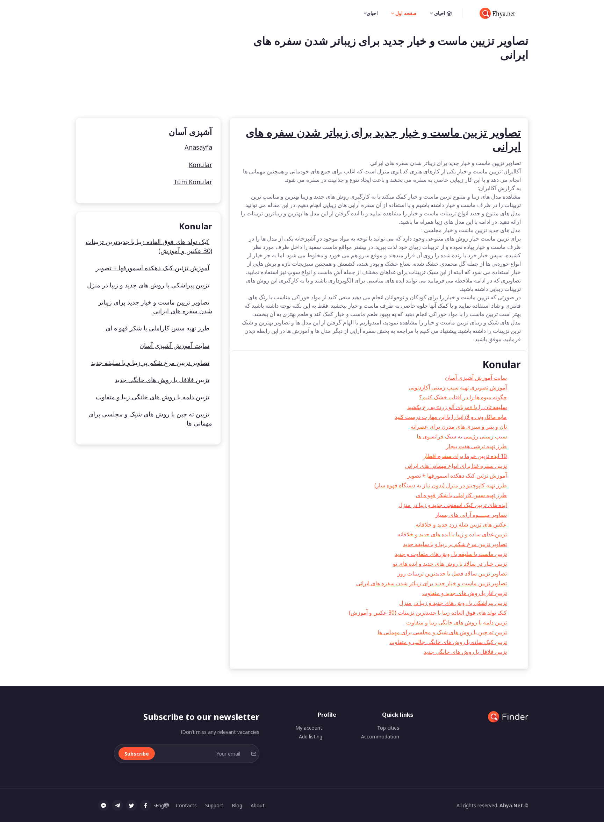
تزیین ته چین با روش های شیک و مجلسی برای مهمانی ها (442, 632)
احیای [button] (440, 13)
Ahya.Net (511, 805)
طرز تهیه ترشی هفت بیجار (476, 446)
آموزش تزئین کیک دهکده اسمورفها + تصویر (457, 475)
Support (214, 805)
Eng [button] (160, 805)
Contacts (186, 805)
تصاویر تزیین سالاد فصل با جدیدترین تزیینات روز (452, 573)
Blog (237, 805)
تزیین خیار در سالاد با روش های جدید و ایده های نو (450, 563)
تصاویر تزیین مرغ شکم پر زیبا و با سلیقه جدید (455, 544)
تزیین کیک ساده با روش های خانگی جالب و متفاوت (448, 642)
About (258, 805)
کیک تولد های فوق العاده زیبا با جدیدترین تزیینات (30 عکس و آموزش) (428, 612)
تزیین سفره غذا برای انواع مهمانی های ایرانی (456, 466)
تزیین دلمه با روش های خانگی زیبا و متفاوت (456, 622)
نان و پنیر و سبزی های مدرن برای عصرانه (459, 426)
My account (308, 727)
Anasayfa (198, 147)
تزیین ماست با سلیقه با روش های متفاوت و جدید (451, 554)
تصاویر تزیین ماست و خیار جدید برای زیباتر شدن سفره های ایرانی (431, 583)
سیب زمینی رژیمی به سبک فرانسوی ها (462, 436)
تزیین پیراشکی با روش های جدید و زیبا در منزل (453, 603)
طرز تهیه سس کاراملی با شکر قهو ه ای (461, 495)
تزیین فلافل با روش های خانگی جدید (465, 652)
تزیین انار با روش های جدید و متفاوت (464, 593)
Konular (200, 164)
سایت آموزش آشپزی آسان (476, 377)
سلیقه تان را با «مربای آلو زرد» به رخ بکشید (457, 407)
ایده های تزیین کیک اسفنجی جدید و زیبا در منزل (452, 505)
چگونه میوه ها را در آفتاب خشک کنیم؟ (463, 397)
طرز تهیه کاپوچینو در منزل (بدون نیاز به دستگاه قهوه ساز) (440, 485)
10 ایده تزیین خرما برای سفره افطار (465, 456)
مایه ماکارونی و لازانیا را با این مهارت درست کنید (451, 417)
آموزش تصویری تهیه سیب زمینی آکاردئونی (458, 387)
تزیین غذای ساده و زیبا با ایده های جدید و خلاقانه (452, 534)
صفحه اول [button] (405, 13)
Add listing (310, 736)
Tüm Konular (192, 182)
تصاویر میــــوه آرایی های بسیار (471, 515)
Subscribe (136, 753)
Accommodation (380, 736)
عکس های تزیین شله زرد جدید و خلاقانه (461, 524)
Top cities (388, 727)
